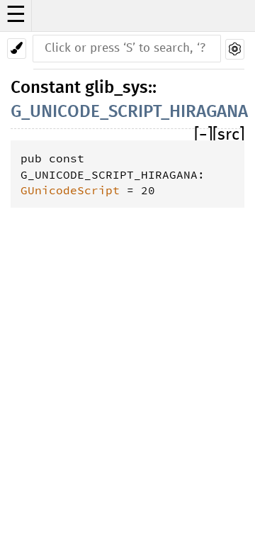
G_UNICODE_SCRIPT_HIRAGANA (129, 112)
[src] (228, 135)
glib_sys (116, 87)
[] (203, 135)
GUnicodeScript (70, 190)
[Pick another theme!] (16, 48)
